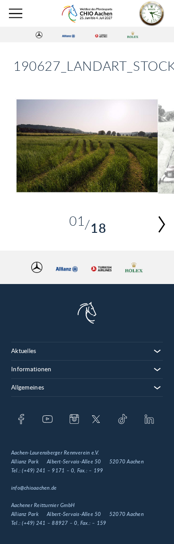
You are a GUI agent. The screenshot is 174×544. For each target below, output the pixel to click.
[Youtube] (47, 420)
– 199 (96, 470)
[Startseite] (87, 14)
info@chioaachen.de (34, 488)
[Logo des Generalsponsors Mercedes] (39, 34)
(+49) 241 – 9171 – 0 (48, 470)
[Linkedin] (149, 420)
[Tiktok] (122, 420)
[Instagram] (74, 420)
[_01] (87, 146)
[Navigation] (15, 13)
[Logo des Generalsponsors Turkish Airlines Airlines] (101, 34)
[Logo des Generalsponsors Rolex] (132, 34)
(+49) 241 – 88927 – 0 (49, 523)
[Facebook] (21, 420)
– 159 (99, 523)
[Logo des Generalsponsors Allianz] (68, 34)
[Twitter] (96, 420)
